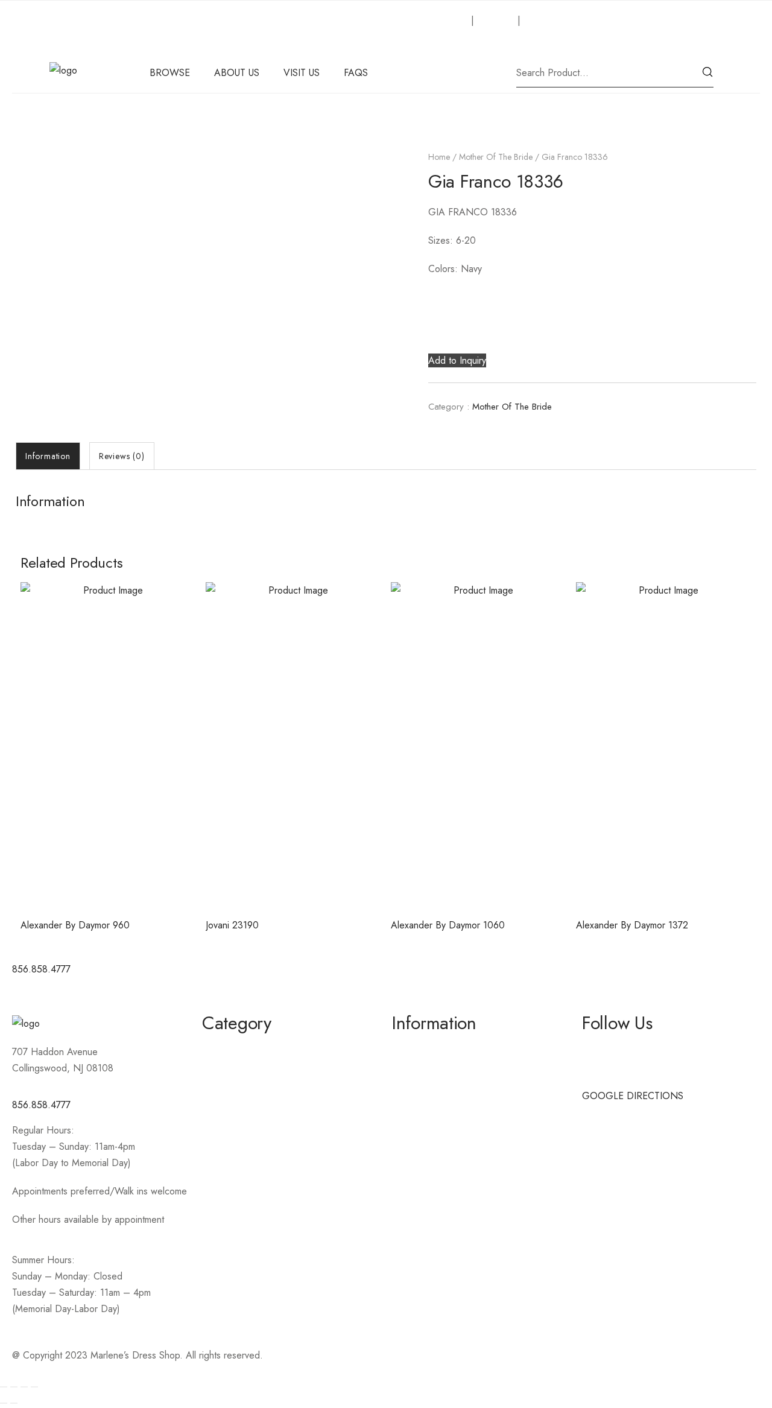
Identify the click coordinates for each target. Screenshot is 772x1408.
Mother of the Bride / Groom (262, 1070)
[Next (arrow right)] (13, 1403)
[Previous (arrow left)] (3, 1403)
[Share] (24, 1386)
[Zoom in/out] (3, 1386)
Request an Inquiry (430, 20)
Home (439, 157)
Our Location (550, 20)
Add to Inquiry (457, 360)
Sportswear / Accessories (255, 1114)
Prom (212, 1136)
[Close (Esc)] (34, 1386)
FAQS (356, 73)
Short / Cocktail (234, 1092)
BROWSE (170, 73)
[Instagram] (440, 976)
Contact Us (414, 1070)
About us (410, 1049)
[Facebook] (407, 976)
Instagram (601, 1070)
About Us (495, 20)
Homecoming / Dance (248, 1049)
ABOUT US (236, 73)
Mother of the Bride (496, 157)
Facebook (602, 1049)
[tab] (48, 456)
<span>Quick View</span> (108, 878)
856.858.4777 (41, 1105)
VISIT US (301, 73)
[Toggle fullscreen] (13, 1386)
